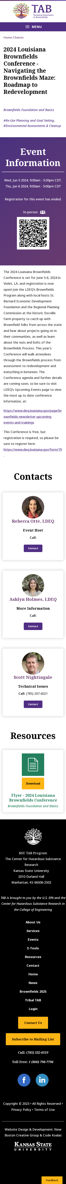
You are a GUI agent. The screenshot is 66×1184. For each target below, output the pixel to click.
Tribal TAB (33, 1000)
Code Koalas (52, 1135)
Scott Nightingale (33, 677)
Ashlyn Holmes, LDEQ (33, 599)
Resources (33, 957)
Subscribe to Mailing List (33, 1039)
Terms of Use (44, 1109)
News (33, 983)
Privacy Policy (21, 1109)
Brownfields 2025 (33, 991)
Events (19, 37)
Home (8, 37)
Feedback (52, 1180)
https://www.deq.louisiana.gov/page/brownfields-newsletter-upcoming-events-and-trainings (33, 416)
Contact (33, 548)
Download (33, 783)
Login (33, 1009)
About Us (33, 922)
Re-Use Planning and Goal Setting (30, 120)
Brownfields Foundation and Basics (29, 110)
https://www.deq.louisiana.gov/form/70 (33, 449)
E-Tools (33, 948)
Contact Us (33, 1023)
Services (33, 931)
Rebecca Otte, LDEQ (33, 521)
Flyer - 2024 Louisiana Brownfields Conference (33, 798)
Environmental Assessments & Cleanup (33, 126)
